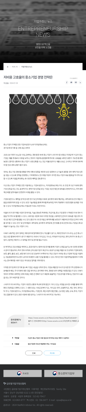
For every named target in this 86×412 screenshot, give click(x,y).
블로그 (76, 82)
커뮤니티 (15, 66)
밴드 (80, 82)
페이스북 (67, 82)
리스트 (52, 353)
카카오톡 (71, 82)
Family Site (61, 389)
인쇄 (33, 353)
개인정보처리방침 (47, 389)
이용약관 (35, 389)
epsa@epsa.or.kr (64, 399)
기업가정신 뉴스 (26, 66)
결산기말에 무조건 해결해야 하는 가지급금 (42, 344)
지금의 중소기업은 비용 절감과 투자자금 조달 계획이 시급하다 (48, 338)
